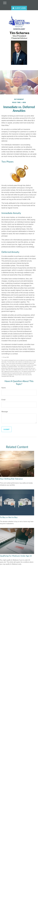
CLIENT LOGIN (20, 8)
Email (3, 399)
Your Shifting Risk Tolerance (11, 479)
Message (4, 411)
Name (3, 388)
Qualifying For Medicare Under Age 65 (16, 556)
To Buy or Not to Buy (9, 517)
